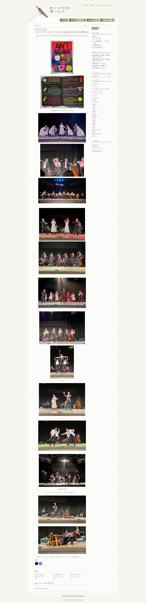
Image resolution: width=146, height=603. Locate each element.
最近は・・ (96, 36)
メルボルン (96, 97)
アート (95, 86)
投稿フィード (97, 146)
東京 (94, 120)
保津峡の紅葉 (97, 45)
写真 (94, 106)
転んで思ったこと (76, 574)
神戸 (52, 583)
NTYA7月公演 (39, 574)
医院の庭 (95, 63)
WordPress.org (97, 151)
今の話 (45, 583)
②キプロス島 (97, 39)
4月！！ (86, 25)
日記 (49, 583)
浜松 (94, 122)
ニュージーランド (98, 91)
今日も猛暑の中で (98, 47)
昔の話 (95, 115)
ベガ (87, 32)
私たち (95, 127)
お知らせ (95, 84)
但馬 (94, 104)
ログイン (95, 144)
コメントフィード (98, 149)
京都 (94, 100)
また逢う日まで (58, 574)
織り (94, 131)
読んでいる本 (97, 134)
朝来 (94, 118)
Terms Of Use (74, 596)
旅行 (94, 111)
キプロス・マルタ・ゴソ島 (100, 88)
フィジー (95, 95)
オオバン (38, 25)
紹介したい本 (97, 129)
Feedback (81, 596)
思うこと (95, 109)
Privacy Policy (66, 596)
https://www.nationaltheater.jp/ (64, 35)
